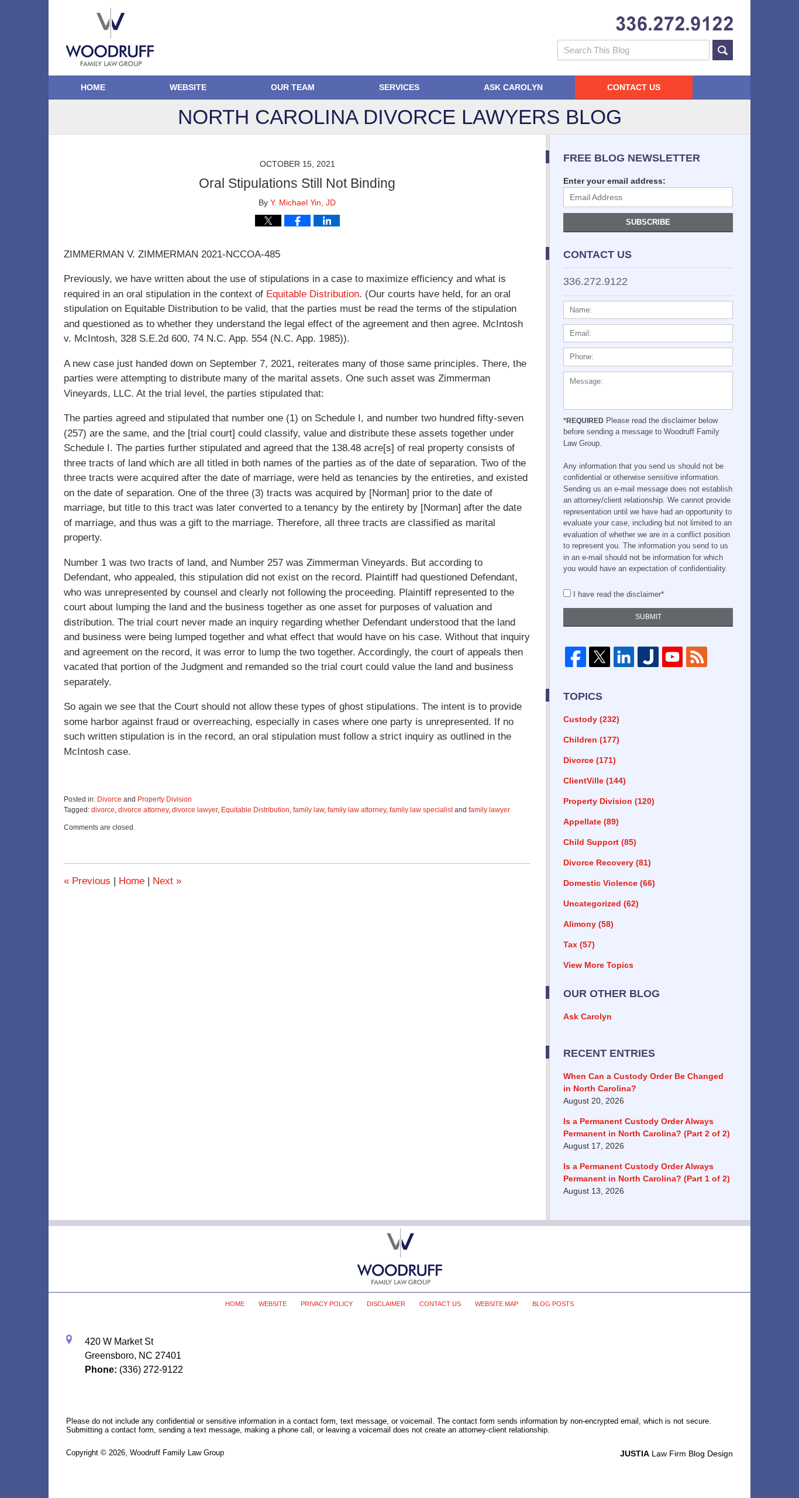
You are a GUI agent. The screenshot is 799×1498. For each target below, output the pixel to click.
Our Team (293, 87)
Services (399, 87)
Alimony (588, 924)
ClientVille (594, 780)
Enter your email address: (614, 180)
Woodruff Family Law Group (177, 1452)
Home (93, 87)
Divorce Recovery (607, 862)
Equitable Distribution (312, 294)
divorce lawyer (195, 810)
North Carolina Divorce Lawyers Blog (110, 37)
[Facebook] (575, 657)
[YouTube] (672, 657)
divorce (103, 810)
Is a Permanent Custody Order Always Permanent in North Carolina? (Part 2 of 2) (646, 1127)
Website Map (496, 1303)
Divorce (109, 799)
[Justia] (648, 657)
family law (308, 810)
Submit (648, 617)
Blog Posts (553, 1303)
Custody (591, 719)
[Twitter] (599, 657)
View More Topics (598, 965)
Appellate (591, 821)
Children (591, 739)
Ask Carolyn (513, 87)
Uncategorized (601, 903)
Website (188, 87)
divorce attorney (143, 810)
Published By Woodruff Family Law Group (674, 23)
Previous (87, 881)
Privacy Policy (327, 1303)
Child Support (599, 842)
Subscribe (648, 222)
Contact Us (633, 87)
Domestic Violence (609, 883)
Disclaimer (386, 1303)
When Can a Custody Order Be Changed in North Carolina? (643, 1082)
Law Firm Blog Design (676, 1453)
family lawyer (489, 810)
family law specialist (421, 810)
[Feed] (696, 657)
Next (167, 881)
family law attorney (357, 810)
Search (722, 50)
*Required (583, 421)
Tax (579, 944)
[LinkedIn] (624, 657)
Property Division (164, 799)
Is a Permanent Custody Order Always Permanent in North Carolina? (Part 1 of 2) (646, 1172)
